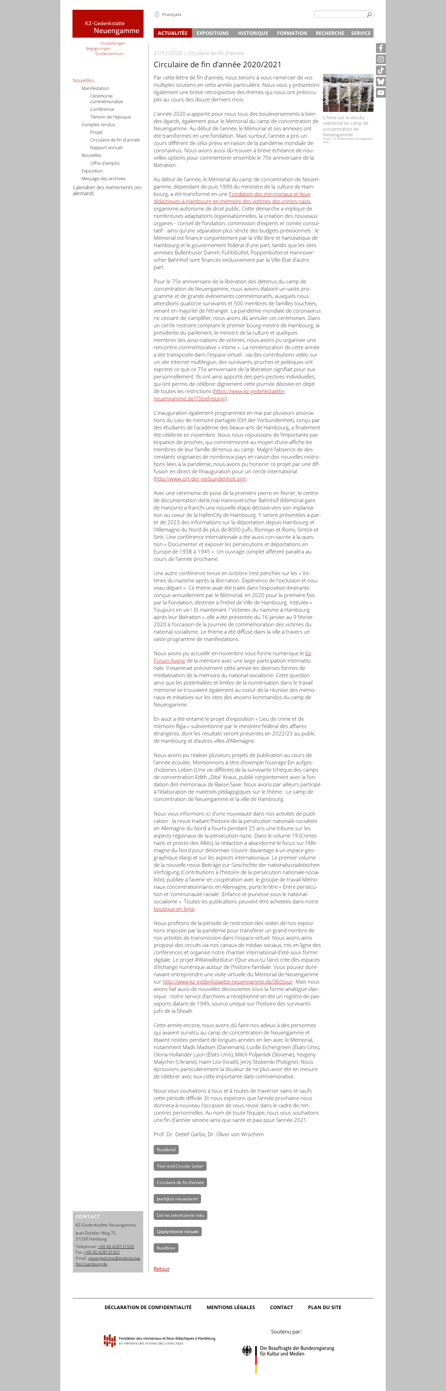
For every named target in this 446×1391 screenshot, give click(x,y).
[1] (369, 15)
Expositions (213, 33)
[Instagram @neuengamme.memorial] (381, 59)
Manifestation (95, 88)
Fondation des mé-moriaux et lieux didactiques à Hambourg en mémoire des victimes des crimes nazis (232, 197)
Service (361, 33)
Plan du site (324, 1307)
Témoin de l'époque (110, 117)
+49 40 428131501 (102, 1252)
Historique (253, 33)
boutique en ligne (174, 908)
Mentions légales (231, 1307)
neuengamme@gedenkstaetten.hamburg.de (108, 1261)
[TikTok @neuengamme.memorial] (381, 70)
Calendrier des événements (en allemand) (107, 190)
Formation (292, 33)
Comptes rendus (98, 124)
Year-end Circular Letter (180, 1166)
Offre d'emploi (105, 163)
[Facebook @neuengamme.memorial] (381, 48)
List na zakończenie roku (180, 1215)
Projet (96, 132)
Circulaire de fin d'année (115, 140)
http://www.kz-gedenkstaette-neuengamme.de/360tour (228, 981)
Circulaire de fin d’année (180, 1182)
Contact (281, 1307)
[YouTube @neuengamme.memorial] (381, 93)
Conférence (102, 109)
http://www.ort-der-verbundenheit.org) (200, 478)
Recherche (330, 33)
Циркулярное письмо (178, 1232)
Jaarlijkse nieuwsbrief (177, 1199)
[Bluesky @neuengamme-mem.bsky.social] (381, 81)
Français (171, 14)
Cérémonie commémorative (106, 99)
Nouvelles (83, 80)
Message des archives (103, 178)
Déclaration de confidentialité (148, 1307)
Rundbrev (166, 1248)
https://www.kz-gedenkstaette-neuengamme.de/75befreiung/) (219, 395)
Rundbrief (166, 1150)
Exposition (92, 171)
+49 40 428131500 (116, 1246)
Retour (162, 1268)
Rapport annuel (106, 147)
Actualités (172, 33)
